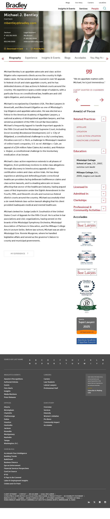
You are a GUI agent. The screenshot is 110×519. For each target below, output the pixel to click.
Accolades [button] (80, 57)
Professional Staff (51, 388)
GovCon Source (10, 471)
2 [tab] (96, 105)
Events (6, 385)
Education (80, 151)
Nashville (8, 437)
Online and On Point (12, 484)
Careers (91, 2)
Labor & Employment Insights (16, 481)
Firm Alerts (8, 388)
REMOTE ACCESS (10, 498)
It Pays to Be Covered (12, 477)
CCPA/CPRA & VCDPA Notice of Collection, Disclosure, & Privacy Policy (33, 496)
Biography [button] (15, 57)
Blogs (68, 2)
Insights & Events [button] (51, 57)
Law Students (49, 382)
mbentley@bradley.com (20, 23)
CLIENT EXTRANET (10, 494)
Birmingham (9, 410)
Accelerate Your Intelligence (15, 453)
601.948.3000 (9, 41)
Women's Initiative (51, 416)
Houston (7, 422)
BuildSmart (8, 459)
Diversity (47, 413)
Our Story (78, 2)
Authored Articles (11, 382)
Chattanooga (9, 416)
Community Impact (52, 422)
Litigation (82, 132)
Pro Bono (47, 419)
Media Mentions (10, 394)
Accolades (48, 425)
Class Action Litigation (89, 136)
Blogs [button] (67, 57)
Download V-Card (15, 49)
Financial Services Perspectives (16, 468)
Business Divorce (11, 462)
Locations (102, 2)
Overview (48, 407)
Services (83, 8)
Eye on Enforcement (12, 465)
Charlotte (8, 413)
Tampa (7, 440)
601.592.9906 (31, 38)
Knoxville (8, 431)
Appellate (81, 127)
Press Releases (10, 397)
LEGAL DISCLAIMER (47, 494)
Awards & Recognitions (13, 379)
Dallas (6, 419)
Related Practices (84, 119)
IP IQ (6, 475)
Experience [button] (31, 57)
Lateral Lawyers (50, 385)
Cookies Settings (73, 498)
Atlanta (7, 407)
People (95, 8)
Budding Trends (10, 456)
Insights (7, 391)
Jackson (7, 32)
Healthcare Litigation (88, 140)
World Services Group (35, 498)
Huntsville (8, 425)
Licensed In (81, 187)
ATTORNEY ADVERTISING (55, 498)
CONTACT (22, 494)
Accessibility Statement (73, 496)
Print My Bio (39, 49)
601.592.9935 (11, 35)
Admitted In (81, 193)
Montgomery (9, 434)
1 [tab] (85, 105)
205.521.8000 (33, 494)
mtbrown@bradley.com (33, 41)
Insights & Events (66, 8)
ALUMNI (21, 498)
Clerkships (80, 200)
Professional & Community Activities (87, 209)
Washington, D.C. (11, 443)
